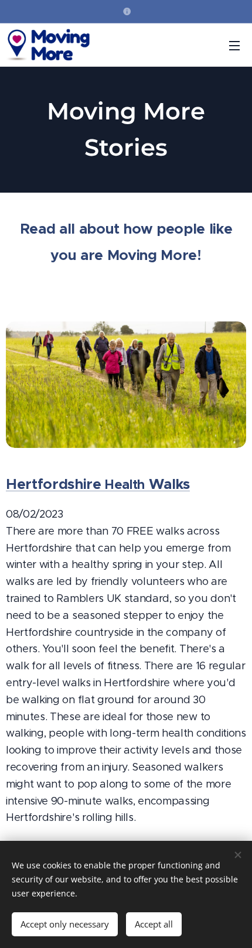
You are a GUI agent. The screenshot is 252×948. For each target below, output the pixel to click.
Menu (234, 45)
